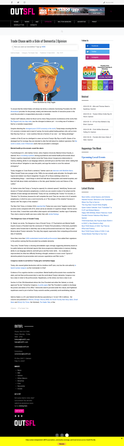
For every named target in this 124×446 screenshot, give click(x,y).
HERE (43, 47)
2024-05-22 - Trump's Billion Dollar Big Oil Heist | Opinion (97, 115)
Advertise (20, 381)
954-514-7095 (109, 2)
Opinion (20, 375)
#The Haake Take (23, 308)
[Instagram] (24, 2)
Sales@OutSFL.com (21, 342)
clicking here (23, 406)
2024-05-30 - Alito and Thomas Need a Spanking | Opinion (96, 107)
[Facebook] (12, 2)
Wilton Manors (22, 378)
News (19, 370)
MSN (47, 300)
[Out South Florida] (23, 11)
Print (19, 383)
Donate (19, 389)
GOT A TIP (19, 411)
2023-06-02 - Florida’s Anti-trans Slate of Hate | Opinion (97, 138)
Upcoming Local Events (94, 157)
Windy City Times (23, 302)
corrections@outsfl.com (23, 354)
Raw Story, (65, 300)
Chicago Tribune (39, 300)
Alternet (30, 300)
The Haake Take (33, 53)
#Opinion (13, 308)
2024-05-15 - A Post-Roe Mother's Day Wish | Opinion (96, 123)
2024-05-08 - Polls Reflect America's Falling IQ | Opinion (95, 131)
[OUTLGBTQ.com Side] (97, 77)
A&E (18, 373)
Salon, (71, 300)
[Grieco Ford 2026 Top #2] (72, 11)
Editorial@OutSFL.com (22, 339)
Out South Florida (55, 300)
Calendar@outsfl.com (22, 347)
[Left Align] (122, 438)
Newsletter (21, 386)
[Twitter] (18, 2)
